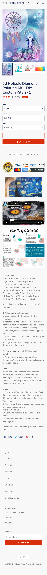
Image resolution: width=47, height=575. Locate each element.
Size (4, 123)
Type (5, 114)
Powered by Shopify (34, 564)
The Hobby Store (14, 3)
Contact (8, 465)
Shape (5, 104)
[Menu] (43, 3)
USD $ (23, 557)
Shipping (9, 484)
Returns (8, 491)
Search (8, 458)
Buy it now (23, 142)
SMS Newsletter (12, 498)
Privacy (8, 471)
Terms (7, 478)
